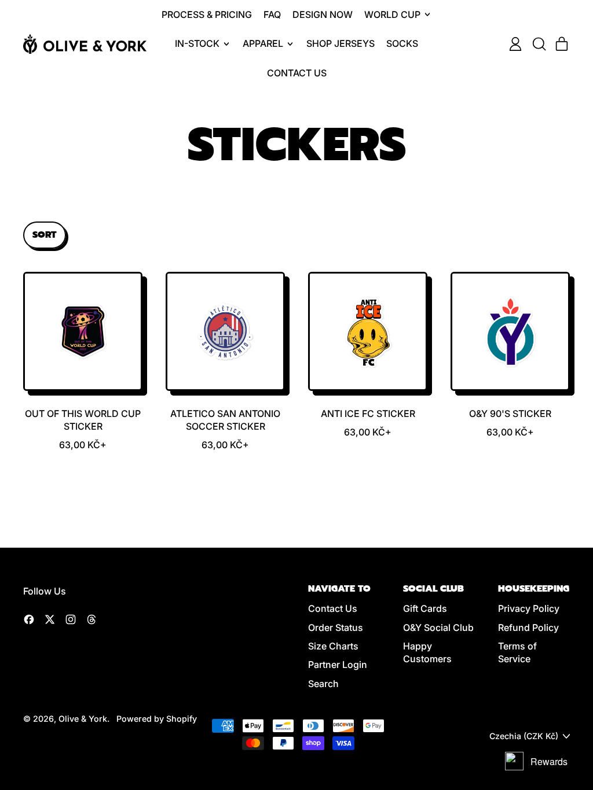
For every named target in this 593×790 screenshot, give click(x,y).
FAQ (272, 14)
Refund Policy (528, 627)
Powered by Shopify (156, 718)
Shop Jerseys (340, 43)
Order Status (335, 627)
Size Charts (333, 646)
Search (323, 683)
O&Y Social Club (438, 627)
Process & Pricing (207, 14)
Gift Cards (425, 608)
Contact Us (297, 73)
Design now (322, 14)
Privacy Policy (528, 608)
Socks (402, 43)
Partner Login (337, 664)
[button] (538, 44)
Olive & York (82, 718)
